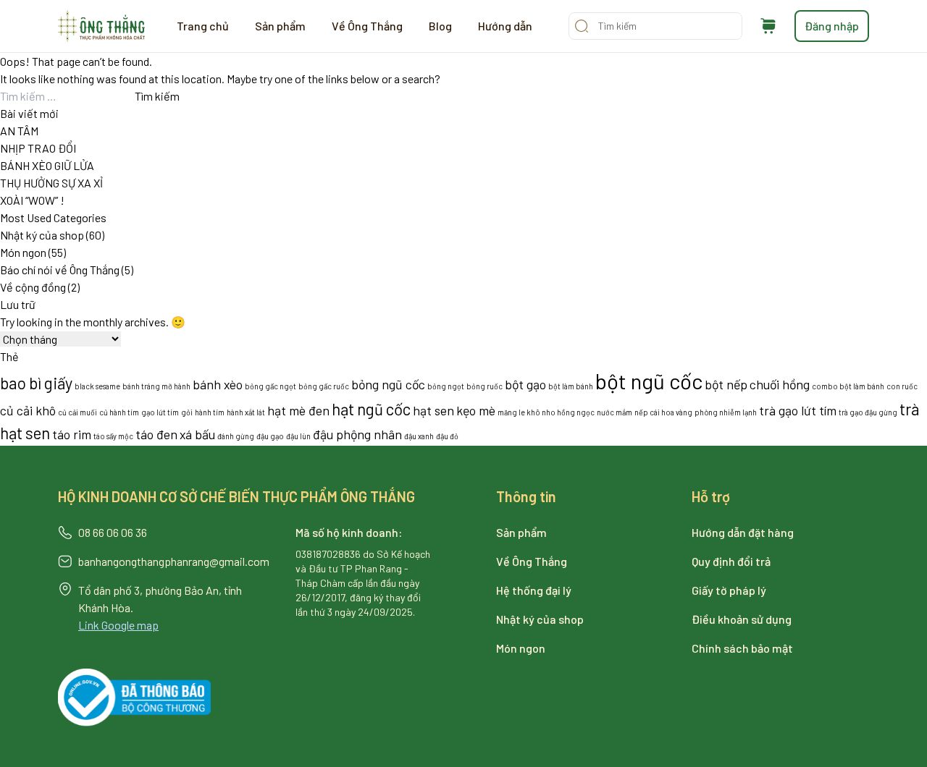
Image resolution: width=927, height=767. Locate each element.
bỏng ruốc (484, 386)
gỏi (187, 412)
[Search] (581, 26)
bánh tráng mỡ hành (156, 386)
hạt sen (433, 410)
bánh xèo (218, 384)
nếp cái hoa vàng (663, 412)
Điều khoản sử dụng (742, 619)
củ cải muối (77, 412)
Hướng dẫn (505, 26)
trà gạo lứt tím (797, 410)
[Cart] (768, 26)
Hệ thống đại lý (533, 590)
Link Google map (118, 625)
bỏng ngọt (445, 386)
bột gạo (525, 384)
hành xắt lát (246, 412)
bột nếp (726, 384)
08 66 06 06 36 (112, 532)
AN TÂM (19, 130)
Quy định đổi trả (731, 561)
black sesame (97, 386)
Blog (440, 26)
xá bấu (197, 434)
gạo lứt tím (160, 412)
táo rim (71, 434)
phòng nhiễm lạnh (726, 412)
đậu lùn (298, 436)
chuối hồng (780, 384)
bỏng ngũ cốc (388, 384)
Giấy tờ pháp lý (729, 590)
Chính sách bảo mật (742, 648)
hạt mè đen (298, 410)
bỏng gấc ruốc (323, 386)
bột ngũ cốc (648, 381)
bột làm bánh (570, 386)
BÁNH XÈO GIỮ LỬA (47, 165)
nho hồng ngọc (568, 412)
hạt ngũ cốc (371, 408)
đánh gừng (235, 436)
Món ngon (23, 252)
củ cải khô (28, 410)
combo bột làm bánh (848, 386)
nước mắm (614, 412)
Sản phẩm (280, 26)
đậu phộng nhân (357, 434)
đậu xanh (419, 436)
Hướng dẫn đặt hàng (743, 532)
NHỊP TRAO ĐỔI (38, 148)
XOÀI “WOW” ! (32, 200)
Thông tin (526, 496)
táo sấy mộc (113, 436)
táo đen (156, 434)
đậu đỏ (447, 436)
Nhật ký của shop (42, 235)
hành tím (210, 412)
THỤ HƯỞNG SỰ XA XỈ (51, 183)
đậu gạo (270, 436)
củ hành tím (119, 412)
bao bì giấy (36, 382)
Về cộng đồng (33, 287)
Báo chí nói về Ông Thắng (59, 269)
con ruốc (902, 386)
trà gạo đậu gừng (868, 412)
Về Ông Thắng (367, 26)
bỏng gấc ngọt (270, 386)
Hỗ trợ (711, 496)
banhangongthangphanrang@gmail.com (173, 561)
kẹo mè (475, 410)
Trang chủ (203, 26)
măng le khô (519, 412)
